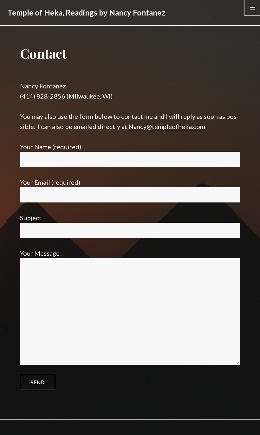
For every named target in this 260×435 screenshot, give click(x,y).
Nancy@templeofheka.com (166, 126)
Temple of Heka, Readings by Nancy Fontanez (86, 12)
